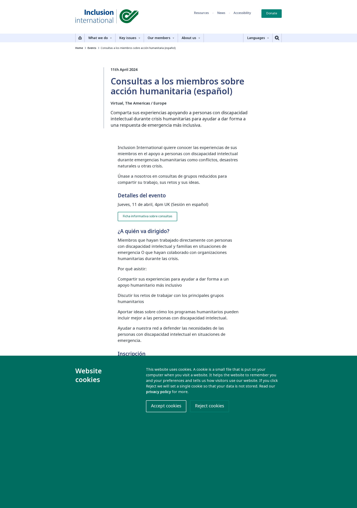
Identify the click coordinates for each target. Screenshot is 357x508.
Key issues (127, 38)
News (221, 13)
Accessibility (242, 13)
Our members (159, 38)
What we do (98, 38)
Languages (256, 38)
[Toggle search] (277, 38)
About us (189, 38)
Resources (201, 13)
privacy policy (158, 392)
